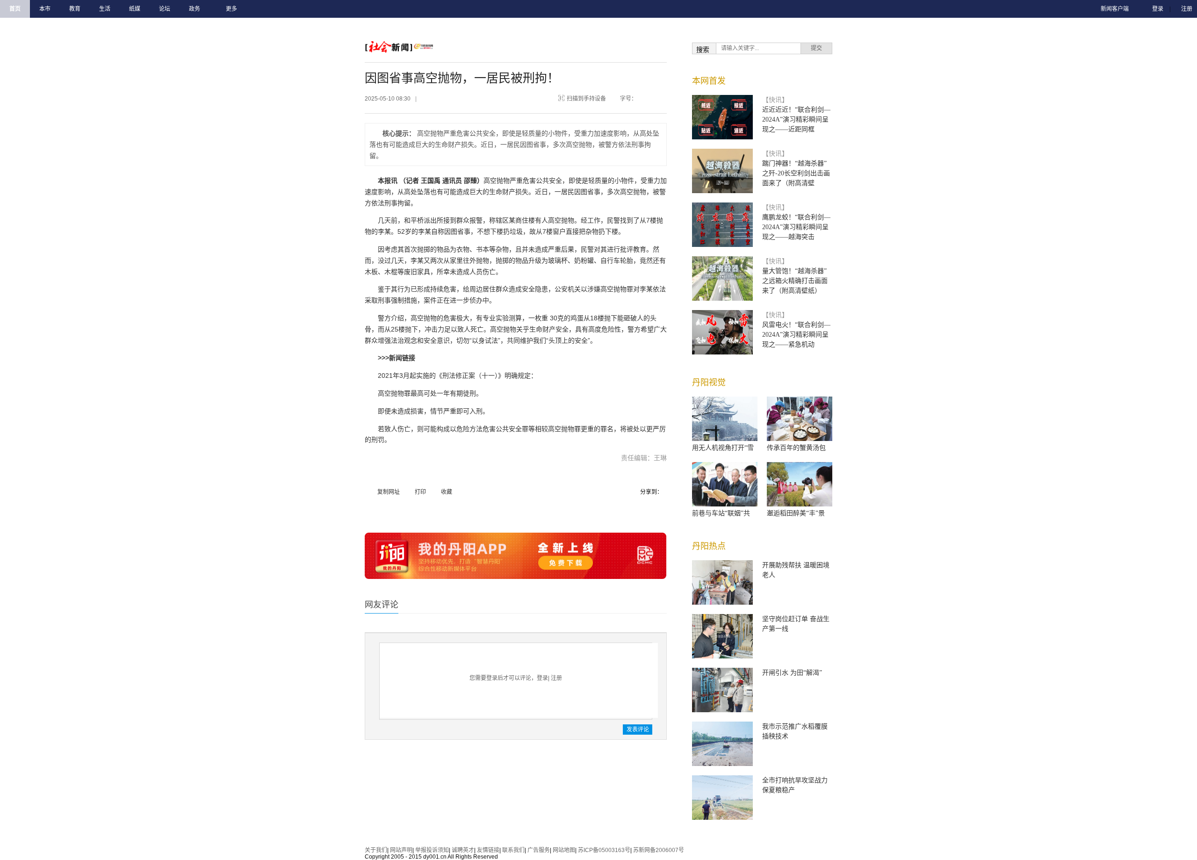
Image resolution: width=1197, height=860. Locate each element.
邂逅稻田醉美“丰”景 (796, 513)
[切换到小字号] (648, 97)
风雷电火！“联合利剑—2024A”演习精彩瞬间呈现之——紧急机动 (796, 334)
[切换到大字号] (657, 97)
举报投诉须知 (432, 850)
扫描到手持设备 (586, 98)
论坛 (164, 9)
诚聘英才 (463, 850)
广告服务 (538, 850)
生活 (104, 9)
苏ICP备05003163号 (604, 850)
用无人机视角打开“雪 (723, 447)
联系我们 (513, 850)
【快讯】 (775, 99)
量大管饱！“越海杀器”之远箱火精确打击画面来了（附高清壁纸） (795, 280)
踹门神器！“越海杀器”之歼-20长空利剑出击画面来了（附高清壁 (796, 173)
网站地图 (564, 850)
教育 (74, 9)
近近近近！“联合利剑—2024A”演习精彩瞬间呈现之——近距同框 (796, 119)
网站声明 (401, 850)
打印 (420, 492)
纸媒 (134, 9)
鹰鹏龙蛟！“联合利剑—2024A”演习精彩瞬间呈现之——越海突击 (796, 227)
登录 (1157, 9)
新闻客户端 (1115, 9)
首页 (15, 9)
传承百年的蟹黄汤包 (796, 447)
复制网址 (388, 492)
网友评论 (381, 604)
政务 (194, 9)
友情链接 (488, 850)
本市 (44, 9)
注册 (1186, 9)
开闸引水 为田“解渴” (792, 672)
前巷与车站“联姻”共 (721, 513)
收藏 (446, 492)
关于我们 (376, 850)
